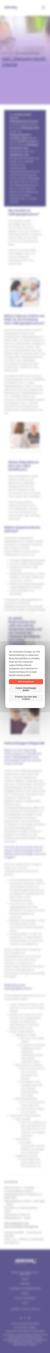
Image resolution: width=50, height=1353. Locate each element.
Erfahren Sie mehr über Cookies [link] (26, 697)
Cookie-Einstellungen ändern (26, 689)
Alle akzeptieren (26, 681)
